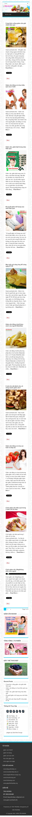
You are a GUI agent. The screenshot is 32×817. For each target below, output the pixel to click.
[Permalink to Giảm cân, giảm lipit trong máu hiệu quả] (16, 160)
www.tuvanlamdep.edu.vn (10, 772)
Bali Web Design (17, 732)
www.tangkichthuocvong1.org (11, 774)
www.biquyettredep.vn (9, 769)
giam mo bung (7, 753)
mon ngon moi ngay (9, 761)
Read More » (9, 68)
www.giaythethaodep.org (10, 783)
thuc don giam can (8, 758)
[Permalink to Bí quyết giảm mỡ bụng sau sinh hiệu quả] (16, 220)
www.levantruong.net (9, 777)
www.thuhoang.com (9, 780)
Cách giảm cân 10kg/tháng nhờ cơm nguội (15, 570)
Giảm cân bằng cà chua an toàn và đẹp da (14, 446)
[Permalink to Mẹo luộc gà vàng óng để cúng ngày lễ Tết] (16, 278)
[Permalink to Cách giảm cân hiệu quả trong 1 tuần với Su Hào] (16, 521)
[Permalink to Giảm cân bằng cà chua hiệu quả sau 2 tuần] (16, 99)
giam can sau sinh (8, 755)
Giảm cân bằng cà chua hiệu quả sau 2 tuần (15, 85)
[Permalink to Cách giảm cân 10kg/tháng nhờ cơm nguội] (16, 574)
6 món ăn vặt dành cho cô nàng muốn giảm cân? (14, 386)
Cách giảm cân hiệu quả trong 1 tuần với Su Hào (16, 508)
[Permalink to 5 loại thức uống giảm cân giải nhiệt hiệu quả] (16, 37)
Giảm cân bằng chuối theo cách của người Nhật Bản (14, 325)
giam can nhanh (8, 750)
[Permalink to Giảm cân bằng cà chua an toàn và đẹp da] (16, 459)
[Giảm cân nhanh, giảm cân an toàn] (16, 9)
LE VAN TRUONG (14, 806)
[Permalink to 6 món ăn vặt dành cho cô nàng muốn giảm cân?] (16, 400)
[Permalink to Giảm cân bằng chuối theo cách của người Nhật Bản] (16, 338)
